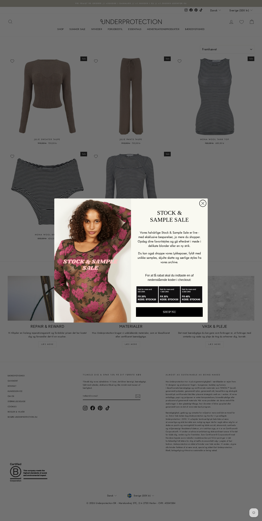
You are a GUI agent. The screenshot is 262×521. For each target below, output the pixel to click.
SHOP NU (169, 312)
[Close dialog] (202, 203)
